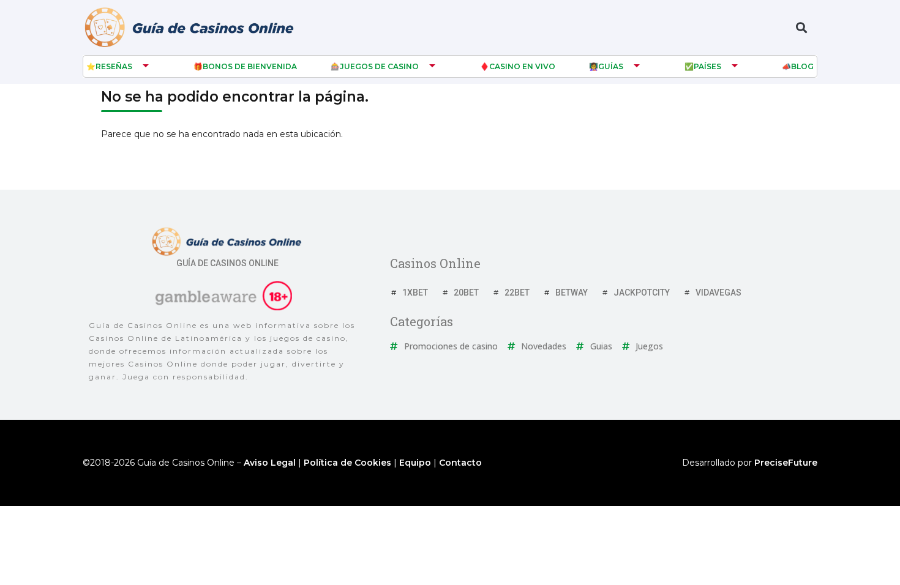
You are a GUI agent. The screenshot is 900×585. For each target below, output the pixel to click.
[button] (801, 28)
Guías (610, 66)
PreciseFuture (785, 462)
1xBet (415, 292)
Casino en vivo (522, 66)
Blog (802, 66)
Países (707, 66)
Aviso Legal (270, 462)
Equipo (415, 462)
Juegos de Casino (379, 66)
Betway (571, 292)
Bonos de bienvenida (250, 66)
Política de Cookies (347, 462)
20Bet (466, 292)
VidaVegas (718, 292)
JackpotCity (641, 292)
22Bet (517, 292)
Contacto (460, 462)
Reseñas (114, 66)
